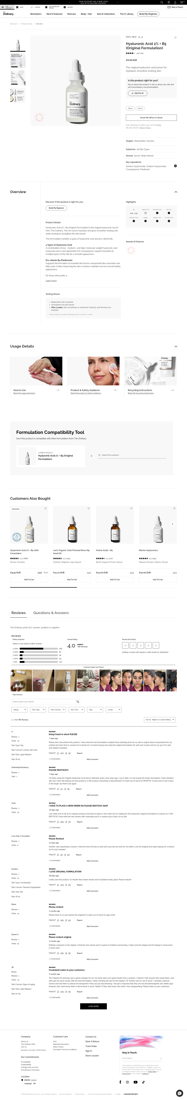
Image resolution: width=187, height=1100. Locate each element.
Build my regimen (56, 208)
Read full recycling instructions (141, 393)
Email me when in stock (151, 118)
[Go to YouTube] (135, 1082)
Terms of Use (126, 1073)
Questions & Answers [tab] (51, 613)
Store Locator (92, 1055)
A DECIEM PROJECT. (131, 1094)
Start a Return (92, 1041)
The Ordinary (9, 7)
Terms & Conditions (65, 1094)
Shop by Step (26, 24)
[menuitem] (7, 7)
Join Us (24, 1047)
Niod (21, 7)
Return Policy (58, 1047)
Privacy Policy (152, 1071)
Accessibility (26, 1062)
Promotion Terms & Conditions (65, 1049)
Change (33, 1080)
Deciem (70, 7)
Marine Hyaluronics (148, 550)
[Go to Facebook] (120, 1082)
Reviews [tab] (18, 613)
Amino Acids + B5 (104, 550)
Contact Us (145, 1073)
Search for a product (110, 455)
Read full (24, 393)
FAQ (54, 1041)
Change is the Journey (29, 1067)
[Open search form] (161, 2)
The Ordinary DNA (28, 1044)
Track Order (91, 1046)
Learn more (51, 280)
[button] (54, 13)
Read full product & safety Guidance (86, 393)
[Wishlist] (175, 36)
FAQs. (159, 125)
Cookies (118, 1094)
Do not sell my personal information (100, 1094)
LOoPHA (37, 7)
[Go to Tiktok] (143, 1082)
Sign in (88, 1051)
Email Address (127, 1058)
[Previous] (69, 2)
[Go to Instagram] (127, 1082)
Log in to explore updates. (93, 3)
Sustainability (26, 1065)
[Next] (117, 2)
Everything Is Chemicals (30, 1070)
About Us (24, 1041)
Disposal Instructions (61, 1044)
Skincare (13, 24)
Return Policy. (145, 128)
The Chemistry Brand (54, 7)
